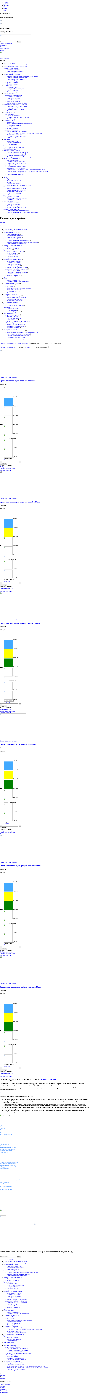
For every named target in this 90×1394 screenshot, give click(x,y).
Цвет (1, 424)
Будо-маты (10, 179)
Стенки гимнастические (11, 302)
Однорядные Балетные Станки (16, 166)
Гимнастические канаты (11, 232)
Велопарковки (4, 1168)
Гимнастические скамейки (11, 239)
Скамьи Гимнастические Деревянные (18, 77)
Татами (9, 182)
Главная (2, 343)
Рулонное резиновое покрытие (16, 190)
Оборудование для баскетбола (13, 259)
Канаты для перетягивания (15, 235)
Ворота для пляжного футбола (16, 324)
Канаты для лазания (13, 234)
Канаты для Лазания (13, 73)
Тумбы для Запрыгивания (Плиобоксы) (19, 157)
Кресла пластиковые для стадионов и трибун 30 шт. (20, 502)
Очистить (7, 460)
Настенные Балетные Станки (16, 173)
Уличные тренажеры (10, 313)
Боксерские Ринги (12, 90)
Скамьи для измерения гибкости (16, 214)
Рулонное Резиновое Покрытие (16, 136)
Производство (4, 1133)
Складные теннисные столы (15, 147)
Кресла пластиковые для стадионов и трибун (17, 381)
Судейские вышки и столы (15, 199)
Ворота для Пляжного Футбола (16, 163)
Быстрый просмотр (6, 470)
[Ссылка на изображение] (3, 1210)
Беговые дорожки (12, 141)
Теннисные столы (9, 304)
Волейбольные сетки (13, 280)
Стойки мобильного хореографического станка (21, 339)
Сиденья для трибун (13, 196)
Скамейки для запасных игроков (17, 198)
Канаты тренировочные (14, 237)
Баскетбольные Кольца (14, 100)
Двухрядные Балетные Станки (16, 168)
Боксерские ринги (12, 253)
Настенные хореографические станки (18, 335)
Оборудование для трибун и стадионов (15, 269)
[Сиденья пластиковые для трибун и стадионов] (13, 739)
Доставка (3, 1128)
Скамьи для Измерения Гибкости (17, 79)
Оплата (2, 1130)
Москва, (2, 1180)
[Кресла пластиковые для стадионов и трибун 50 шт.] (13, 618)
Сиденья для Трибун (13, 108)
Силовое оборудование (14, 142)
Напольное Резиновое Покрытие (17, 131)
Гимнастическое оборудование (13, 245)
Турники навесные (12, 82)
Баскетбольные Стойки (14, 96)
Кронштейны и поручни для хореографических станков (24, 332)
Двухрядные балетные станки (16, 331)
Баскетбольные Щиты (13, 98)
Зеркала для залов (9, 258)
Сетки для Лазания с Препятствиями (18, 117)
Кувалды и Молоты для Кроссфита (17, 154)
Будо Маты (10, 122)
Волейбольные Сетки (13, 115)
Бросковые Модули (13, 92)
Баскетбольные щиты (13, 206)
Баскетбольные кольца (13, 202)
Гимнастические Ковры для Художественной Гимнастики (24, 133)
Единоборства (8, 250)
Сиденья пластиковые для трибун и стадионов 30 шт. (20, 866)
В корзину (3, 463)
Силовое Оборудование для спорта (17, 152)
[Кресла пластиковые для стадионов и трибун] (13, 375)
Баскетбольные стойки (14, 264)
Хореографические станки (11, 329)
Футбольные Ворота (13, 160)
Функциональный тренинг (12, 315)
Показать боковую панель (7, 347)
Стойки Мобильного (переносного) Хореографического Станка (26, 169)
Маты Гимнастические (14, 127)
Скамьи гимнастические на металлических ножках (22, 212)
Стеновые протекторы (13, 183)
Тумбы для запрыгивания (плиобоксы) (18, 321)
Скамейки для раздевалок (11, 283)
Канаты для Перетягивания (15, 71)
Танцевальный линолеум (14, 191)
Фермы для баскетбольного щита (17, 207)
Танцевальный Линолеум (14, 134)
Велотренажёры (12, 144)
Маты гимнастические (14, 180)
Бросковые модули (12, 256)
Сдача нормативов (9, 277)
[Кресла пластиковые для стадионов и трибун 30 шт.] (13, 497)
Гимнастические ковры (14, 193)
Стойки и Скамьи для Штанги (16, 155)
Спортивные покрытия (10, 294)
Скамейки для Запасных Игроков (17, 106)
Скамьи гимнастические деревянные (18, 210)
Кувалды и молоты (12, 316)
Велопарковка (8, 231)
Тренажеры (7, 307)
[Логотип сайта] (15, 40)
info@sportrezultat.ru (6, 1186)
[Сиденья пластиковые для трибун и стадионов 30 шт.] (13, 860)
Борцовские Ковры (12, 87)
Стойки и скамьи (12, 319)
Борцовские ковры (12, 254)
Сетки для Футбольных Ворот (16, 161)
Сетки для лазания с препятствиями (18, 281)
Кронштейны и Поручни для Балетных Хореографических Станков (27, 171)
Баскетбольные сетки (13, 204)
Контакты (3, 1127)
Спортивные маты (9, 285)
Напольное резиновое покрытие (16, 188)
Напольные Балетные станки (15, 174)
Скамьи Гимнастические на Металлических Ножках (22, 76)
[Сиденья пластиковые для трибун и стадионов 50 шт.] (13, 982)
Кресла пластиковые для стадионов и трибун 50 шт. (20, 623)
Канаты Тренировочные (14, 69)
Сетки (5, 278)
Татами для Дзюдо (12, 128)
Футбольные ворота (13, 327)
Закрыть (2, 222)
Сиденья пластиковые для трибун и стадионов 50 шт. (20, 987)
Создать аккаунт (5, 1384)
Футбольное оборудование (12, 323)
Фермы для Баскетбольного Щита (17, 103)
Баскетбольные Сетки (13, 101)
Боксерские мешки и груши (15, 251)
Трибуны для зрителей (13, 111)
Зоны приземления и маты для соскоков (19, 185)
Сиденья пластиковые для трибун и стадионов (18, 744)
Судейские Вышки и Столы (15, 109)
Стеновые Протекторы (14, 125)
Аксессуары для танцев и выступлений (15, 229)
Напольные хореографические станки (18, 334)
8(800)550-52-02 (4, 1183)
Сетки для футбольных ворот (16, 326)
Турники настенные (13, 84)
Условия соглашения (6, 1134)
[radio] (11, 393)
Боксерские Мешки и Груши (15, 89)
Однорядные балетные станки (16, 337)
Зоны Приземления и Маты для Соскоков (19, 123)
